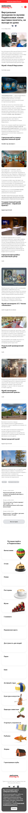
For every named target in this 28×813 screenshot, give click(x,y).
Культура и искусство (14, 482)
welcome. (14, 776)
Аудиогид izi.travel (6, 210)
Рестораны (8, 590)
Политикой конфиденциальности (13, 804)
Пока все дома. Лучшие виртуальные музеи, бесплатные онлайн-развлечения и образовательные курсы (12, 197)
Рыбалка (7, 736)
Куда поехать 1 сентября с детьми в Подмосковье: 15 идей (13, 514)
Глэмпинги (8, 617)
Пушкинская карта (10, 630)
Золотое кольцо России (14, 1)
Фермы (6, 749)
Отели (6, 564)
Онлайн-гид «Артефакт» (8, 143)
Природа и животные (11, 709)
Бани (5, 670)
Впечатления (8, 550)
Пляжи (6, 577)
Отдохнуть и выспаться (12, 723)
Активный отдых (10, 683)
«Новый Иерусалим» (7, 95)
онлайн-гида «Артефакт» (14, 114)
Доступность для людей (13, 643)
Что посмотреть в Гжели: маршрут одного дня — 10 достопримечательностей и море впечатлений (13, 504)
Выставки (4, 482)
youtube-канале (18, 189)
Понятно (14, 808)
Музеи (6, 603)
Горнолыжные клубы (11, 762)
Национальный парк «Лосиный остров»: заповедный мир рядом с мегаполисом (13, 494)
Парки (6, 656)
